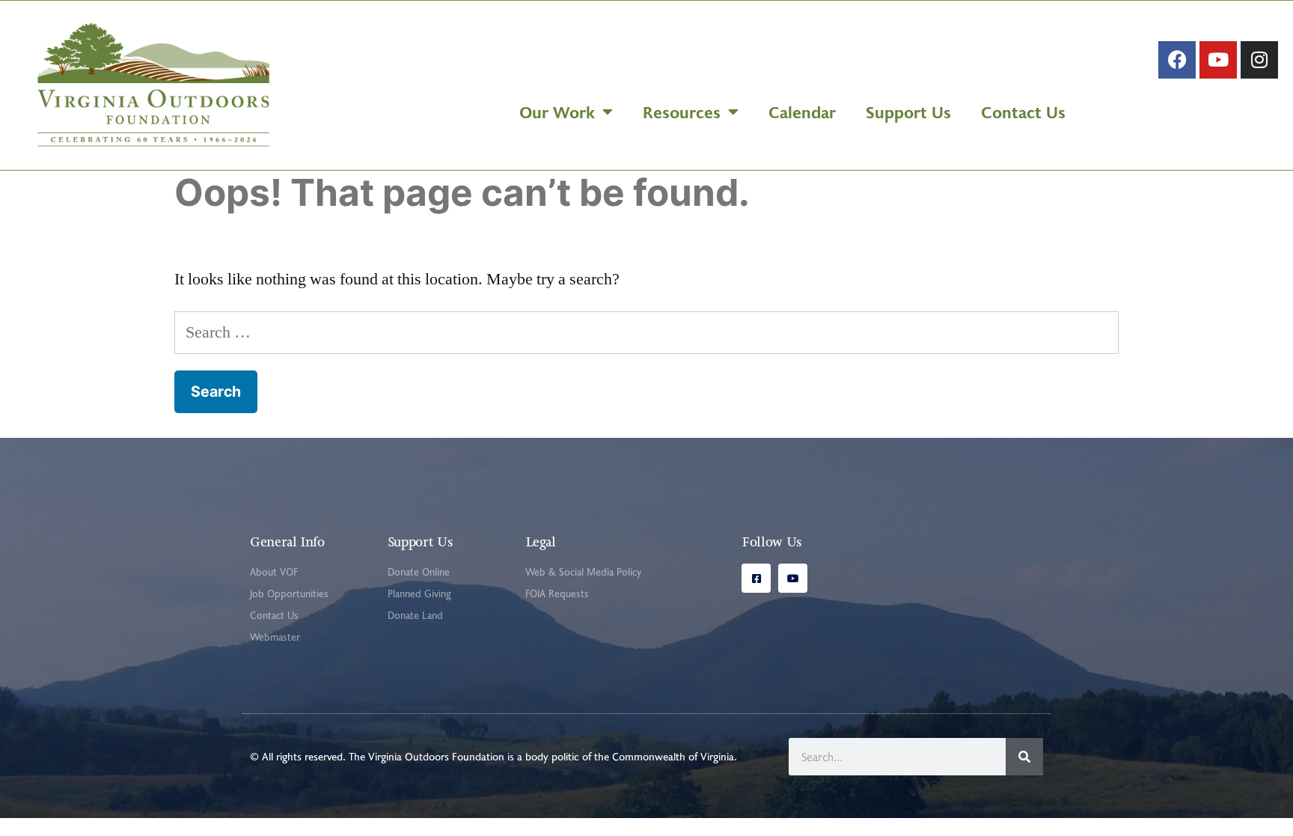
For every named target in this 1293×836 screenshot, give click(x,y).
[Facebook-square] (756, 578)
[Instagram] (1259, 60)
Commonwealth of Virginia (673, 756)
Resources (682, 111)
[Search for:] (646, 332)
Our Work (557, 111)
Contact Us (1023, 111)
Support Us (908, 111)
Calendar (802, 111)
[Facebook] (1177, 60)
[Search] (1024, 756)
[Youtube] (1218, 60)
